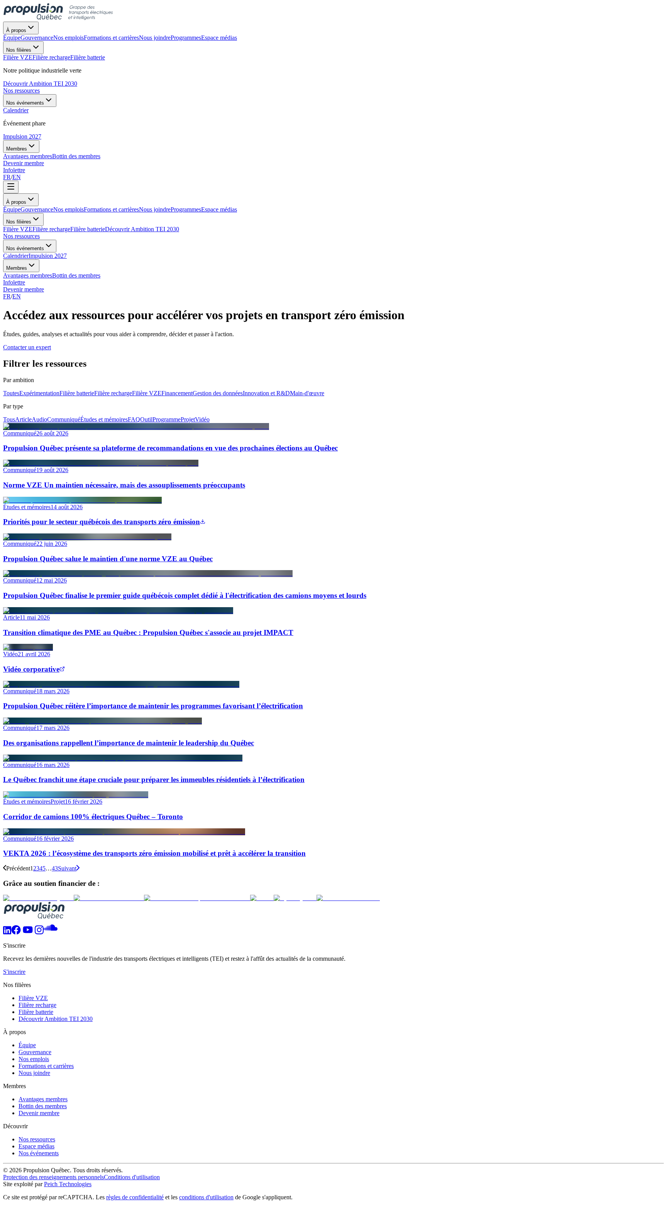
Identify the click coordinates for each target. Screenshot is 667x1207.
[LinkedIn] (7, 932)
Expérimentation (39, 393)
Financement (177, 393)
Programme (166, 419)
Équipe (11, 209)
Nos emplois (68, 209)
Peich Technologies (67, 1184)
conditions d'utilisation (206, 1197)
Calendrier (16, 255)
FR (7, 177)
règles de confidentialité (135, 1197)
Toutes (11, 393)
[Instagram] (39, 932)
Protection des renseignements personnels (53, 1177)
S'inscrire (14, 971)
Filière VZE (17, 229)
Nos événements (25, 103)
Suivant (67, 868)
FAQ (134, 419)
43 (55, 868)
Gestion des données (218, 393)
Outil (146, 419)
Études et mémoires (104, 419)
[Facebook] (16, 932)
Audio (39, 419)
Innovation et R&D (266, 393)
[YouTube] (28, 932)
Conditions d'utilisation (132, 1177)
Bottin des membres (76, 275)
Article (23, 419)
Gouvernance (36, 209)
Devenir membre (23, 163)
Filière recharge (51, 229)
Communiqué (63, 419)
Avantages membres (27, 275)
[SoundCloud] (51, 932)
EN (16, 177)
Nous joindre (155, 209)
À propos (16, 30)
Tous (9, 419)
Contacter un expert (27, 347)
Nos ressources (21, 90)
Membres (16, 149)
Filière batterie (87, 229)
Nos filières (18, 50)
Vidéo (202, 419)
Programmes (186, 209)
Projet (188, 419)
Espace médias (219, 209)
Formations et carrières (111, 209)
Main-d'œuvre (307, 393)
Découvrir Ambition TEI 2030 (40, 83)
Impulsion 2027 (22, 136)
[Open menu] (11, 187)
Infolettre (14, 170)
